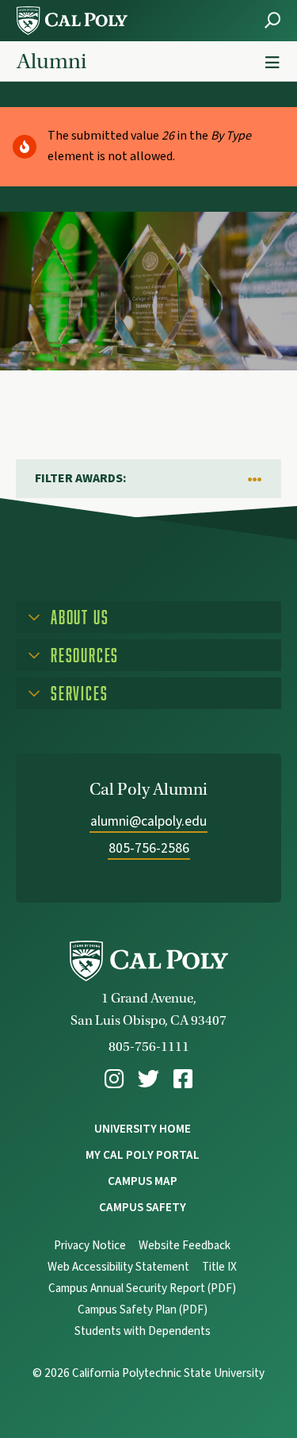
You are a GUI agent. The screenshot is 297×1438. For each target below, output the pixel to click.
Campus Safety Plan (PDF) (143, 1310)
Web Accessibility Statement (118, 1267)
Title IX (219, 1267)
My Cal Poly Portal (143, 1155)
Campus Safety (142, 1207)
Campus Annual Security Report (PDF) (142, 1288)
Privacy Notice (90, 1246)
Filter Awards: (81, 478)
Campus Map (142, 1181)
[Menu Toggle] (272, 63)
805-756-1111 (149, 1046)
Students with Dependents (142, 1331)
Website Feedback (184, 1246)
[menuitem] (114, 1079)
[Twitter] (148, 1079)
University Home (142, 1128)
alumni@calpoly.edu (148, 821)
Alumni (51, 61)
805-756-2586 (149, 848)
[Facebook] (183, 1079)
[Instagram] (114, 1079)
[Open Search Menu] (272, 20)
